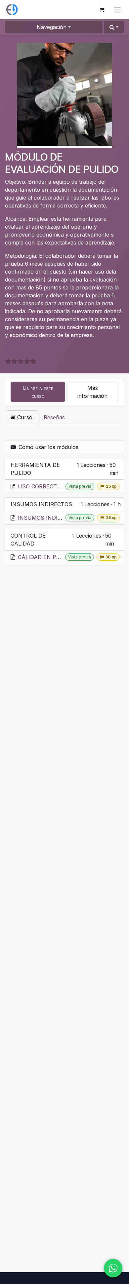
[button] (114, 27)
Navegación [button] (51, 27)
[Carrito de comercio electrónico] (101, 9)
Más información (92, 392)
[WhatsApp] (113, 1268)
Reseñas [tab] (54, 417)
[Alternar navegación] (117, 10)
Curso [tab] (24, 417)
